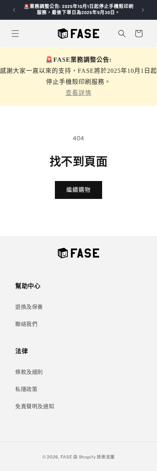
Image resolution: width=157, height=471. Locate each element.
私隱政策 (26, 389)
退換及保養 (29, 306)
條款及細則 (29, 371)
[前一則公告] (14, 10)
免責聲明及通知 (34, 406)
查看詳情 (78, 93)
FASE (66, 457)
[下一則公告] (143, 10)
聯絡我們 (26, 323)
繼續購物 (78, 189)
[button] (15, 33)
